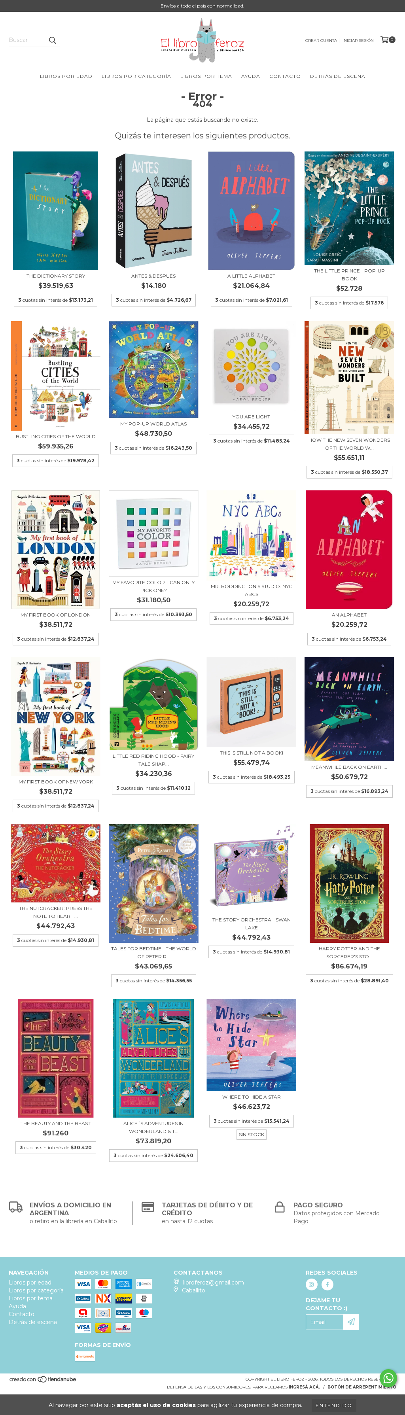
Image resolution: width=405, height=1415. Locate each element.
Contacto (285, 76)
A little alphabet (251, 276)
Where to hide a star (251, 1097)
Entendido (334, 1405)
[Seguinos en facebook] (327, 1284)
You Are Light (251, 417)
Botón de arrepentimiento (361, 1387)
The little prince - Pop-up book (349, 275)
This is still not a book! (251, 753)
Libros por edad (66, 76)
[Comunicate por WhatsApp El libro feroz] (388, 1378)
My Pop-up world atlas (153, 424)
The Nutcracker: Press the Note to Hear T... (56, 912)
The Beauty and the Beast (56, 1123)
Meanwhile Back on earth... (349, 767)
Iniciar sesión (358, 40)
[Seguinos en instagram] (312, 1284)
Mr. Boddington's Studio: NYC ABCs (251, 590)
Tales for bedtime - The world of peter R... (153, 952)
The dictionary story (55, 276)
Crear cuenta (321, 40)
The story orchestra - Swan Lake (251, 924)
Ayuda (250, 76)
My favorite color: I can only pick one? (153, 586)
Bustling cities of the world (56, 436)
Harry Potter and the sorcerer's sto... (349, 952)
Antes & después (153, 276)
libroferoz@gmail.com (213, 1282)
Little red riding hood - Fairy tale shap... (153, 760)
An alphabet (349, 615)
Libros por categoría (136, 76)
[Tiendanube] (43, 1382)
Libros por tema (206, 76)
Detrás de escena (337, 76)
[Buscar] (52, 40)
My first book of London (56, 615)
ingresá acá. (304, 1387)
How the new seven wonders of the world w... (349, 444)
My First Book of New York (56, 782)
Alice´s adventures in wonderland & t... (153, 1127)
